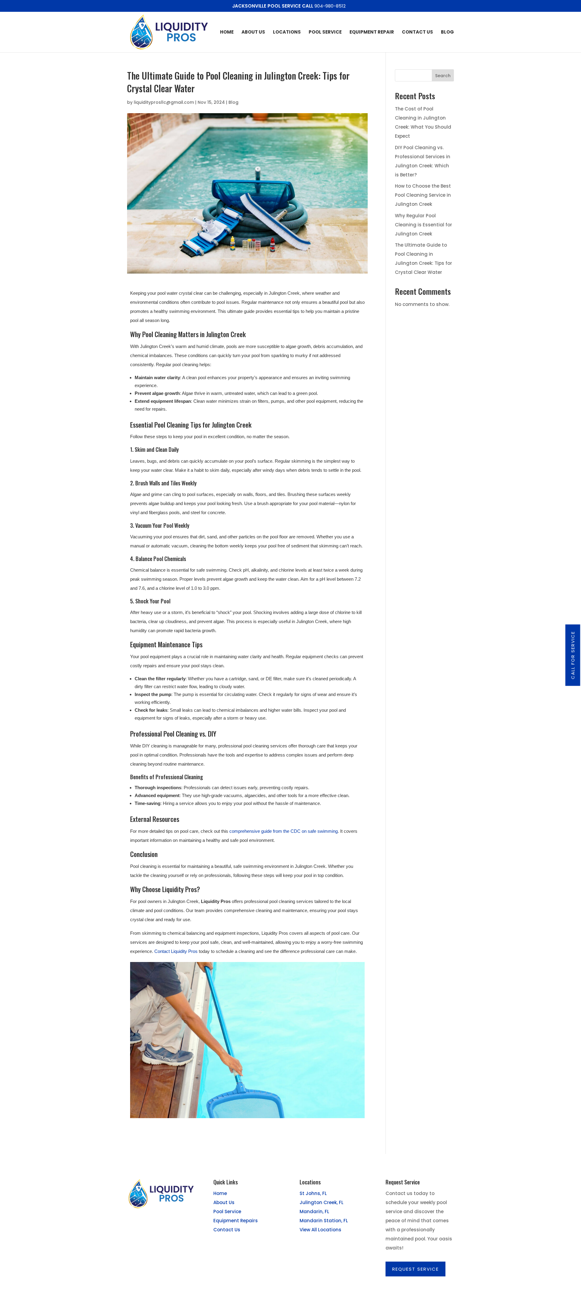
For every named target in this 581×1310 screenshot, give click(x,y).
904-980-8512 (330, 6)
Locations (287, 32)
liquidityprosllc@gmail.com (164, 102)
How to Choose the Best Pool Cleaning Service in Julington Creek (423, 195)
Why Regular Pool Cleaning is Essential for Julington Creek (423, 224)
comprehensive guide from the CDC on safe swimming (283, 831)
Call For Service (573, 655)
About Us (253, 32)
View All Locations (320, 1229)
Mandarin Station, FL (324, 1220)
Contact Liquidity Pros (176, 951)
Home (227, 32)
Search (443, 76)
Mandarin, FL (314, 1211)
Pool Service (325, 32)
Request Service (415, 1269)
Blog (447, 32)
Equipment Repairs (235, 1220)
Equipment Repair (372, 32)
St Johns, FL (313, 1193)
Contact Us (417, 32)
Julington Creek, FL (321, 1202)
